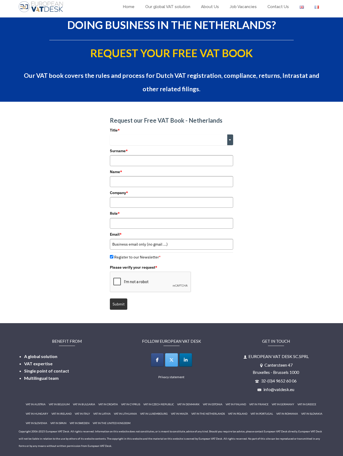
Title (115, 130)
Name (116, 171)
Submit (119, 304)
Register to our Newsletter (137, 257)
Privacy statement (171, 377)
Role (115, 213)
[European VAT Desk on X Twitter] (171, 360)
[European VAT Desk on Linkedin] (185, 360)
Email (116, 234)
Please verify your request (133, 267)
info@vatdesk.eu (278, 389)
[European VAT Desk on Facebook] (157, 360)
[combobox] (171, 139)
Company (119, 192)
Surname (119, 150)
